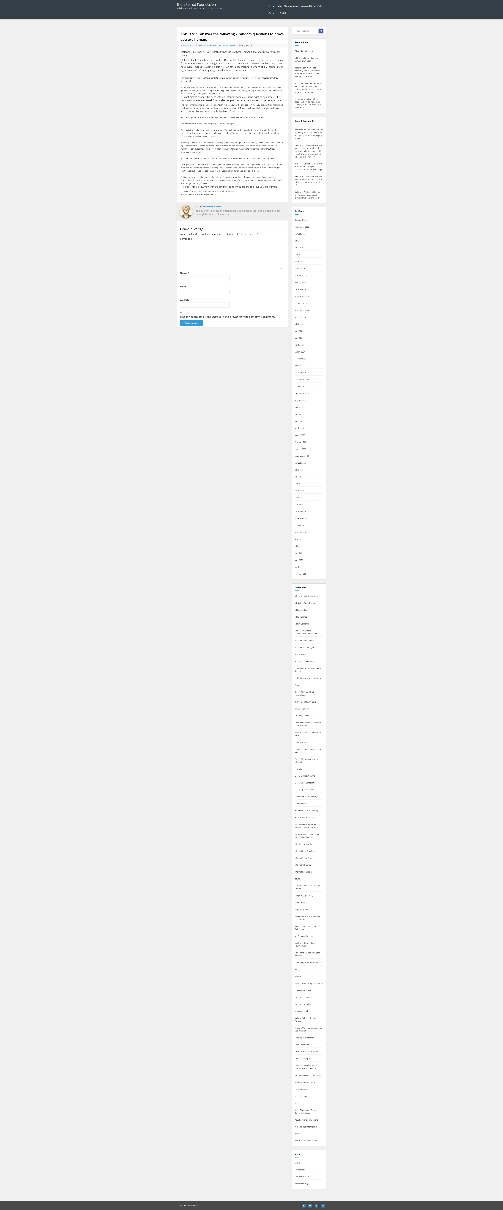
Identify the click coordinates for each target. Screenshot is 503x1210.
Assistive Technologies (305, 647)
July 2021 (299, 546)
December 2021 (302, 511)
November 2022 (302, 456)
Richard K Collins (190, 45)
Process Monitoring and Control (309, 983)
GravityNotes (300, 803)
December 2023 (302, 372)
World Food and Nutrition (306, 1140)
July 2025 (299, 241)
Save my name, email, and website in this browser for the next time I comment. (227, 316)
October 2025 (301, 220)
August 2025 (300, 234)
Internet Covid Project (304, 858)
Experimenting (301, 742)
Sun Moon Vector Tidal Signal (308, 1075)
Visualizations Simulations (306, 1120)
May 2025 (299, 254)
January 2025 (300, 282)
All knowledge (301, 610)
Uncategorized (301, 1096)
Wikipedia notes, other (305, 51)
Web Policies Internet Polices (308, 1127)
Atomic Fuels (300, 654)
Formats (298, 769)
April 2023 (299, 428)
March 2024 (300, 352)
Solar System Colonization (306, 1051)
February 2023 (301, 442)
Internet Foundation (304, 872)
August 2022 (300, 463)
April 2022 (299, 490)
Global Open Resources (305, 789)
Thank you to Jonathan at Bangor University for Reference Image (309, 167)
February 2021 (301, 574)
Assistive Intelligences (305, 640)
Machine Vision (301, 902)
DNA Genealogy (302, 709)
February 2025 (301, 275)
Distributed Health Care (305, 702)
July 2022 (299, 470)
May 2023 (299, 421)
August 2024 (300, 317)
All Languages (301, 617)
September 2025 (302, 227)
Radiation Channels (303, 997)
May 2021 (299, 560)
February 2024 (301, 359)
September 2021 (302, 532)
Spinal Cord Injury (303, 1058)
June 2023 (299, 414)
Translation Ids (301, 1089)
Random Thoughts (303, 1004)
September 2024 (302, 310)
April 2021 (299, 567)
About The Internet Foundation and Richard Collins (300, 6)
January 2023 (300, 449)
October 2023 (301, 386)
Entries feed (300, 1169)
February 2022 (301, 504)
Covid (297, 685)
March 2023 (300, 435)
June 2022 (299, 476)
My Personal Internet (304, 936)
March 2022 (300, 497)
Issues (297, 879)
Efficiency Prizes (302, 715)
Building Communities (305, 661)
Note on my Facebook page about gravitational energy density (308, 195)
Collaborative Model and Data (308, 678)
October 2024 (301, 303)
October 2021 (301, 525)
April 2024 (299, 345)
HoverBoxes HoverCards (305, 817)
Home (271, 6)
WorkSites (299, 1133)
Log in (297, 1163)
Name (184, 273)
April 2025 (299, 261)
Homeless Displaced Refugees (308, 810)
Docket (283, 13)
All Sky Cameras (302, 624)
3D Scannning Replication (306, 596)
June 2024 (299, 331)
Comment (187, 238)
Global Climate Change (305, 776)
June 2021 (299, 553)
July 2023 (299, 407)
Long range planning (304, 895)
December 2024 (302, 289)
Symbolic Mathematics (305, 1082)
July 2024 (299, 324)
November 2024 (302, 296)
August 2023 (300, 400)
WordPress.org (301, 1183)
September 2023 (302, 393)
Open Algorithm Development (308, 962)
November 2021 (302, 518)
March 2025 (300, 268)
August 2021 (300, 539)
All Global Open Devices (305, 603)
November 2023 (302, 379)
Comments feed (302, 1176)
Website (185, 299)
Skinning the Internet (304, 1037)
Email (184, 286)
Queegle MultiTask (303, 990)
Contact (271, 13)
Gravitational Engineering (306, 796)
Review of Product (303, 1011)
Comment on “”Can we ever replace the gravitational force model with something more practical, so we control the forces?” (308, 151)
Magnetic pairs (301, 909)
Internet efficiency (230, 45)
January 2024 (300, 365)
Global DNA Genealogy (305, 783)
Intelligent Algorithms (304, 844)
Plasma (298, 976)
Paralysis (299, 969)
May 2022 (299, 483)
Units (297, 1103)
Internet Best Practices (211, 45)
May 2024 (299, 338)
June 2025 (299, 247)
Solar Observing (302, 1044)
